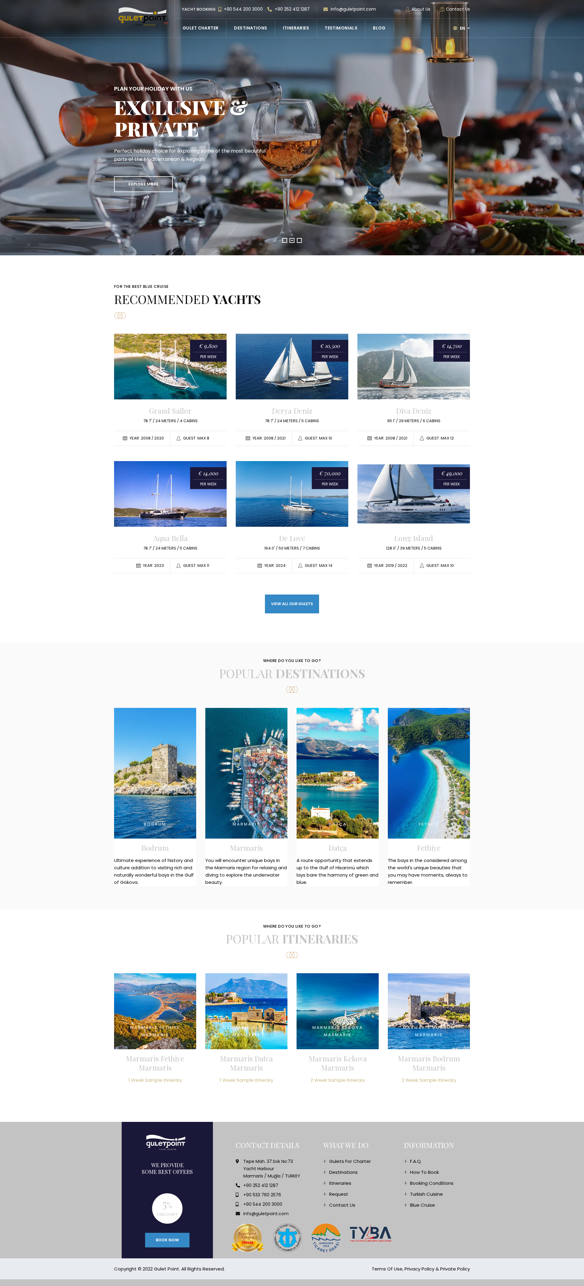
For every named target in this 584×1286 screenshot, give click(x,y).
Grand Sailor (170, 410)
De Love (292, 538)
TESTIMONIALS (341, 28)
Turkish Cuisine (426, 1194)
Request (338, 1194)
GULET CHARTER (200, 28)
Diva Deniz (413, 410)
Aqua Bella (170, 538)
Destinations (343, 1172)
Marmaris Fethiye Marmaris (155, 1062)
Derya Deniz (292, 410)
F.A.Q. (416, 1161)
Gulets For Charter (350, 1161)
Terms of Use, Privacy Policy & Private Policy (421, 1269)
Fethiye (429, 848)
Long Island (413, 538)
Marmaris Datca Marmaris (246, 1062)
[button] (284, 240)
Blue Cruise (422, 1205)
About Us (421, 9)
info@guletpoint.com (352, 9)
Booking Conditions (432, 1183)
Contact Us (458, 9)
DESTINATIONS (250, 28)
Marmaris (246, 848)
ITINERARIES (296, 28)
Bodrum (155, 848)
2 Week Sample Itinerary (338, 1080)
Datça (337, 848)
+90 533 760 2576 (262, 1195)
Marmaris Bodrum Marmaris (429, 1062)
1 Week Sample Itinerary (155, 1080)
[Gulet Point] (144, 16)
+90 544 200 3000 (243, 9)
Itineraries (340, 1183)
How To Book (424, 1172)
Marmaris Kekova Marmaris (338, 1062)
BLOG (379, 28)
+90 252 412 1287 (291, 9)
